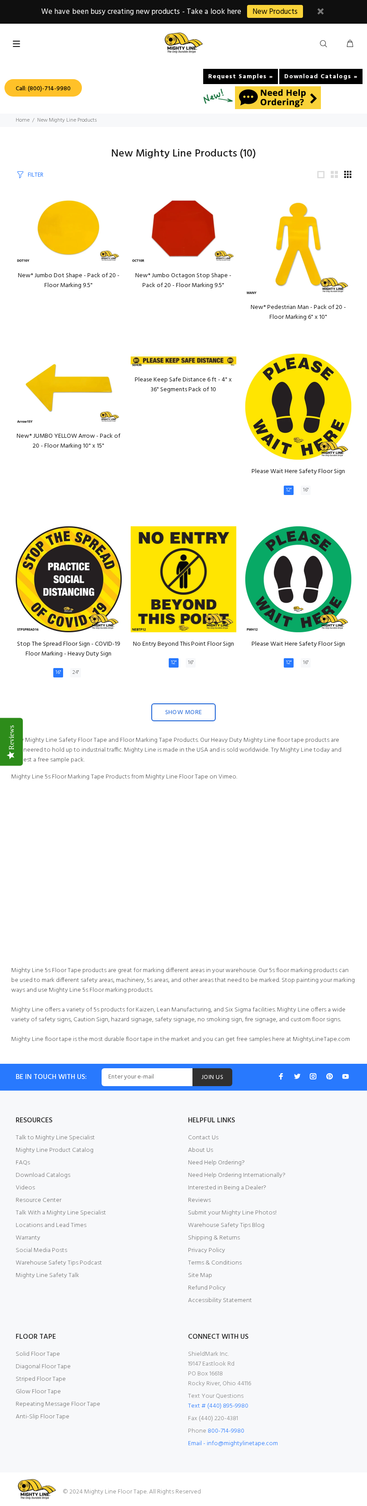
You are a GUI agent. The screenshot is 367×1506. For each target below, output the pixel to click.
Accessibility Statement (220, 1300)
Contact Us (203, 1138)
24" (76, 672)
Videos (25, 1188)
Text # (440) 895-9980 (218, 1406)
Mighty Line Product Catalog (55, 1150)
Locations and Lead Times (51, 1225)
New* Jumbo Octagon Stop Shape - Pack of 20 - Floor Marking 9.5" (183, 281)
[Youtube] (345, 1076)
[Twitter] (297, 1076)
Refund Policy (207, 1288)
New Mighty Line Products (67, 120)
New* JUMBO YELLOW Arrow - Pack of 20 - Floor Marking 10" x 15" (68, 441)
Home (23, 120)
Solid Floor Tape (38, 1354)
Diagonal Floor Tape (43, 1367)
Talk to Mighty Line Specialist (55, 1138)
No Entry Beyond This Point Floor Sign (183, 644)
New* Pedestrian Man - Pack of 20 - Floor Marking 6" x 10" (298, 312)
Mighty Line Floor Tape (176, 777)
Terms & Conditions (215, 1263)
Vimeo (227, 777)
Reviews (199, 1200)
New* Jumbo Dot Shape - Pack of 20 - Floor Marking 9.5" (68, 281)
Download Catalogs (43, 1175)
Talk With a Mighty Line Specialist (61, 1213)
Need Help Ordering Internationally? (237, 1175)
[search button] (325, 44)
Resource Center (38, 1200)
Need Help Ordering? (216, 1163)
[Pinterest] (329, 1076)
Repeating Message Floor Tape (58, 1404)
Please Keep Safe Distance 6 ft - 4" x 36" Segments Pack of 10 (183, 385)
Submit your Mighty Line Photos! (232, 1213)
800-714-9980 (226, 1431)
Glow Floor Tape (38, 1392)
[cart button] (350, 44)
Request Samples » (240, 77)
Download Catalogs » (321, 77)
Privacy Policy (206, 1250)
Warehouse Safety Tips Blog (226, 1225)
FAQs (23, 1163)
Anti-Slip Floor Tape (42, 1417)
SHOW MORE (183, 712)
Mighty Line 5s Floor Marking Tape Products (70, 777)
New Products (275, 12)
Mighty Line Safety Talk (47, 1275)
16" (305, 490)
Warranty (28, 1238)
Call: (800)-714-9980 (43, 89)
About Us (200, 1150)
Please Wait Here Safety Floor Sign (298, 471)
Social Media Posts (41, 1250)
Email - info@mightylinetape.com (233, 1443)
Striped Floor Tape (41, 1379)
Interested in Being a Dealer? (227, 1188)
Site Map (200, 1275)
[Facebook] (281, 1076)
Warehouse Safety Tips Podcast (59, 1263)
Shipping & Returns (214, 1238)
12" (288, 490)
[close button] (320, 13)
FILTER (35, 175)
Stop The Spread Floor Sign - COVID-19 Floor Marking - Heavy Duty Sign (68, 649)
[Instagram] (313, 1076)
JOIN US (212, 1077)
